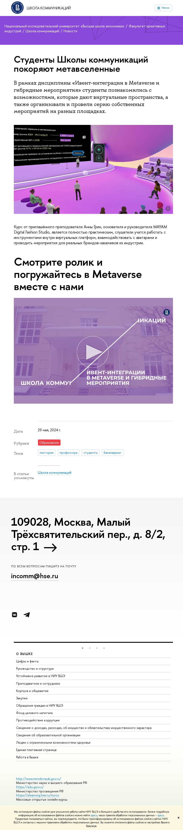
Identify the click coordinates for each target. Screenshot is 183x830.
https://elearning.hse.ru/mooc (37, 795)
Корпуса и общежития (32, 691)
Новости (70, 30)
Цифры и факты (27, 661)
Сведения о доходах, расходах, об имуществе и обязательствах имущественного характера (84, 728)
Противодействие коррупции (38, 720)
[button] (82, 648)
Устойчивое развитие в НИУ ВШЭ (40, 676)
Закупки (21, 698)
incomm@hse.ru (34, 575)
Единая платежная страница (36, 750)
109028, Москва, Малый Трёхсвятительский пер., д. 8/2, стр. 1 (88, 534)
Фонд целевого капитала (34, 713)
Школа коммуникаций (49, 8)
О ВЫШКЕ (24, 654)
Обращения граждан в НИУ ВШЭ (39, 705)
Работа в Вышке (27, 757)
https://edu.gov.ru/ (30, 787)
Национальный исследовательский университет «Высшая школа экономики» (64, 26)
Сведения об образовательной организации (48, 735)
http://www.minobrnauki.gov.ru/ (38, 779)
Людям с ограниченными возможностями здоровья (53, 742)
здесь (94, 815)
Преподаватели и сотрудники (38, 683)
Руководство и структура (35, 668)
